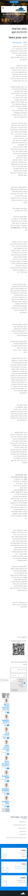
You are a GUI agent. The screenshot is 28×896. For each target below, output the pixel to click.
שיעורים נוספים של (7, 695)
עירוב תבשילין (6, 733)
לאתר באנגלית (14, 2)
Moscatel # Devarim (5, 721)
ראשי (15, 21)
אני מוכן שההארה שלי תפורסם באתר (20, 683)
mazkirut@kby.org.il (19, 866)
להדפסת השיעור (16, 42)
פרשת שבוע (23, 831)
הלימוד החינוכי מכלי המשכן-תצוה (4, 763)
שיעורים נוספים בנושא (4, 695)
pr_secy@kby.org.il (19, 868)
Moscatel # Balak (5, 777)
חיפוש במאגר (22, 821)
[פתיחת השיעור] (5, 712)
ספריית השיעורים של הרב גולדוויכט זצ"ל (16, 837)
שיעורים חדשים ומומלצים (19, 825)
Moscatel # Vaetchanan (5, 789)
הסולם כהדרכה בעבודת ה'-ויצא (5, 748)
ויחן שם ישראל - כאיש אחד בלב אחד (5, 706)
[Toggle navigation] (3, 8)
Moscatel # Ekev (5, 802)
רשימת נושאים (22, 828)
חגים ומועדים (22, 834)
